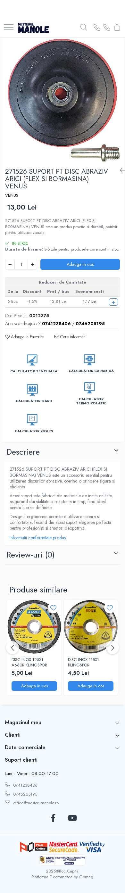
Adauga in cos (80, 264)
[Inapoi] (120, 170)
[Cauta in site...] (83, 28)
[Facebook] (53, 818)
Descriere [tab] (23, 452)
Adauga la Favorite (27, 337)
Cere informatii (73, 337)
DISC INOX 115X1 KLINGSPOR (83, 662)
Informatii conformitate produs (38, 538)
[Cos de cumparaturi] (116, 28)
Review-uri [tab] (30, 555)
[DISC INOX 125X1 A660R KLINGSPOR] (34, 626)
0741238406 (25, 785)
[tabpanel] (62, 100)
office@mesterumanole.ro (35, 803)
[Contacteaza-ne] (97, 28)
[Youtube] (72, 818)
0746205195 (24, 794)
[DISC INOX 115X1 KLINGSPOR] (90, 626)
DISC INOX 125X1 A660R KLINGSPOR (29, 662)
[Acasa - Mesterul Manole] (34, 27)
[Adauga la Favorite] (53, 607)
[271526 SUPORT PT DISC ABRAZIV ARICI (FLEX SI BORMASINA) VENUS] (62, 100)
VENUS (11, 195)
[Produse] (8, 28)
